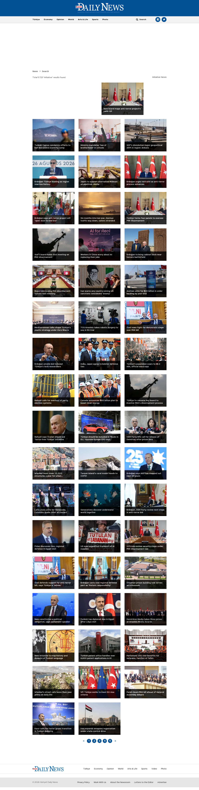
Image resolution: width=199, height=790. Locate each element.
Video (154, 769)
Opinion (60, 19)
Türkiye (36, 19)
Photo (105, 19)
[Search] (137, 19)
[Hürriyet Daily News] (100, 8)
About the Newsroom (120, 782)
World (71, 19)
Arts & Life (83, 19)
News (35, 71)
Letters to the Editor (143, 782)
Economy (48, 19)
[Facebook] (157, 19)
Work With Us (100, 782)
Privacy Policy (83, 782)
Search (45, 71)
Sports (95, 19)
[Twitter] (164, 19)
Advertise (162, 782)
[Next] (115, 741)
